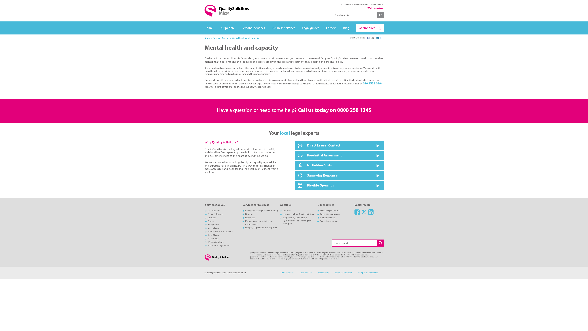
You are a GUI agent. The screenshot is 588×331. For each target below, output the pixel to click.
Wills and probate (216, 242)
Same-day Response (322, 175)
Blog (346, 28)
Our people (227, 28)
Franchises (250, 218)
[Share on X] (372, 38)
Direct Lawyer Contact (323, 145)
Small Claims (213, 235)
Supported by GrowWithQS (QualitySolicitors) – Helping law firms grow (297, 221)
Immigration (213, 225)
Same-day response (329, 221)
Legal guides (310, 28)
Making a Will (213, 239)
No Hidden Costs (319, 165)
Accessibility (323, 273)
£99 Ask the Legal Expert (219, 246)
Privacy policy (287, 273)
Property (212, 221)
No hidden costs (327, 218)
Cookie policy (306, 273)
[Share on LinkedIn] (377, 38)
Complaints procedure (368, 273)
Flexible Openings (320, 185)
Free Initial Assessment (324, 155)
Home (209, 28)
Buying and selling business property (261, 211)
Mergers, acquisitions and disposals (261, 228)
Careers (331, 28)
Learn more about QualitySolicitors (298, 214)
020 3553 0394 (373, 83)
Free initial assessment (330, 214)
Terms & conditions (343, 273)
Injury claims (213, 228)
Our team (287, 211)
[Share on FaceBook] (368, 38)
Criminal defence (215, 214)
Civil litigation (214, 211)
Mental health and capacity (220, 232)
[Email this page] (382, 38)
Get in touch (367, 28)
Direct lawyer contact (330, 211)
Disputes (212, 218)
